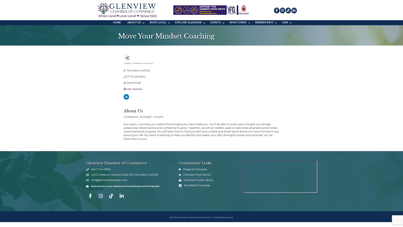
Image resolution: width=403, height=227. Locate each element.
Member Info (264, 22)
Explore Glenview (188, 22)
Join (285, 22)
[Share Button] (127, 57)
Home (117, 22)
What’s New (238, 22)
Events (215, 22)
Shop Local (158, 22)
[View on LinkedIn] (126, 98)
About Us (134, 22)
